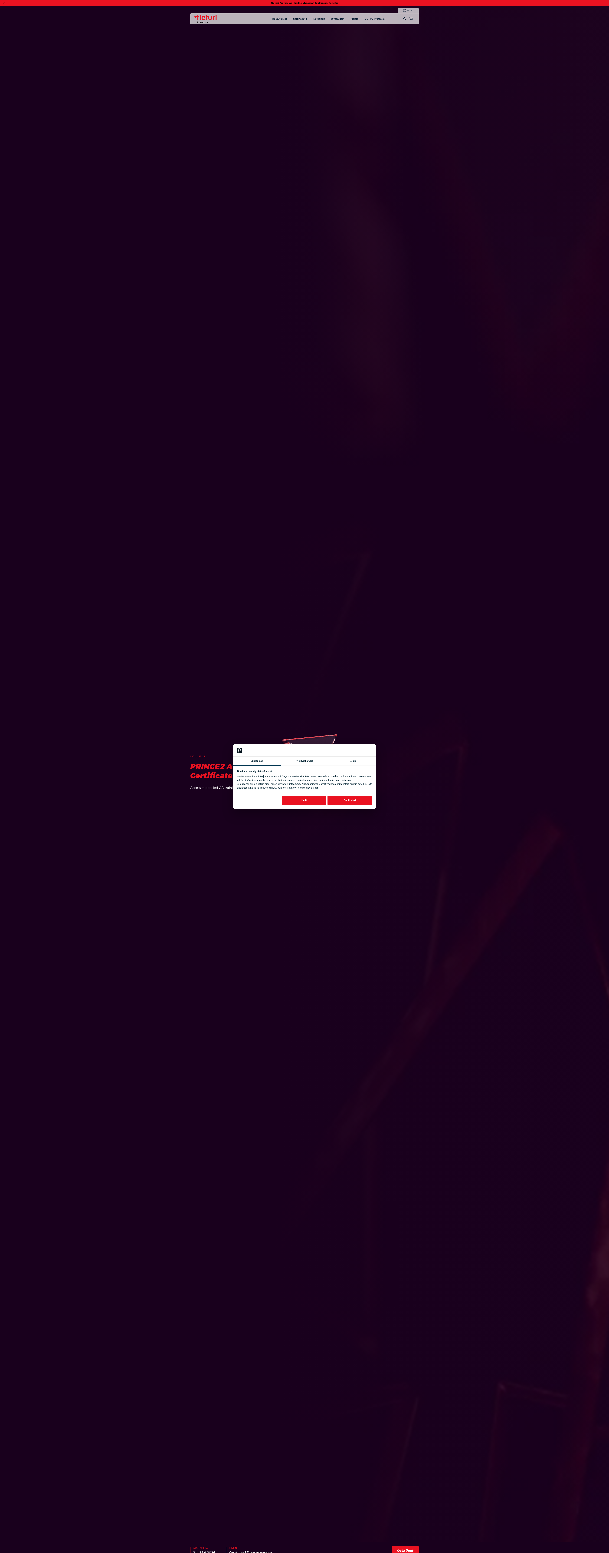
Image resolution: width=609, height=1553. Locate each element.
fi (408, 11)
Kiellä (304, 800)
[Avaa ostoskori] (411, 18)
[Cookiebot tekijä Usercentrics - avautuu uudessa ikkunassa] (358, 750)
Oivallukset (337, 18)
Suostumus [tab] (257, 761)
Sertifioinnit (300, 18)
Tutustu (333, 3)
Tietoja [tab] (352, 761)
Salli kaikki (350, 800)
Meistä (354, 18)
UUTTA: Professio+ (375, 18)
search (405, 19)
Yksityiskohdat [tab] (304, 761)
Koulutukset (279, 18)
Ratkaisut (319, 18)
